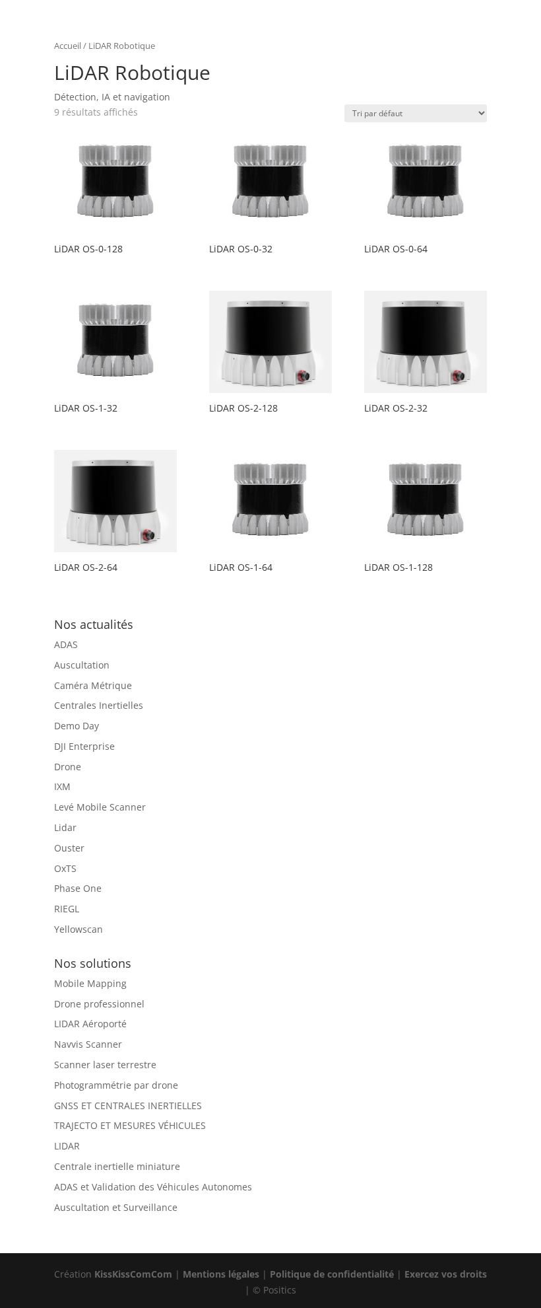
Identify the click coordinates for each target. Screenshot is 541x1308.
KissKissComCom (133, 1274)
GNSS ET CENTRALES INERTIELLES (128, 1105)
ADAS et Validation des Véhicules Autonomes (153, 1187)
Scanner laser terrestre (105, 1064)
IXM (62, 786)
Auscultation (82, 665)
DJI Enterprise (84, 746)
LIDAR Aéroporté (90, 1023)
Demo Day (76, 725)
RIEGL (66, 908)
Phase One (78, 888)
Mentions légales (221, 1274)
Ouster (69, 848)
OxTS (65, 868)
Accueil (67, 46)
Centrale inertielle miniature (117, 1166)
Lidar (65, 827)
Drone (67, 766)
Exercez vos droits (445, 1274)
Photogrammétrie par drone (116, 1085)
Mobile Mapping (90, 983)
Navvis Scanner (88, 1044)
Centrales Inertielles (98, 705)
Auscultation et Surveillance (115, 1207)
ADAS (66, 644)
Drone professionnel (99, 1004)
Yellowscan (78, 929)
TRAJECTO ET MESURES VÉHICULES (130, 1125)
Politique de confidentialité (332, 1274)
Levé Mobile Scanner (100, 807)
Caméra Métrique (93, 685)
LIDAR (67, 1146)
